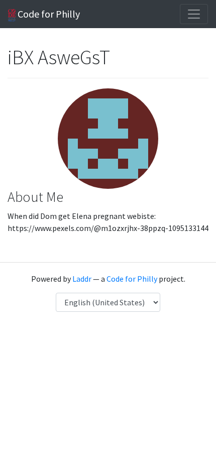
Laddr (81, 279)
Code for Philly (48, 14)
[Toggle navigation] (194, 14)
